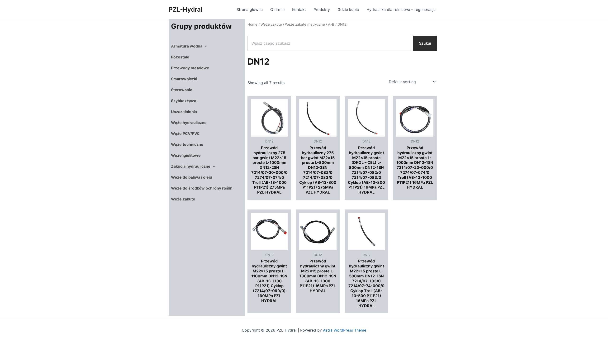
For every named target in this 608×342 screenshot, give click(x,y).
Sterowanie (181, 89)
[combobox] (329, 43)
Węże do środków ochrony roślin (202, 188)
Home (252, 24)
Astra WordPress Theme (344, 330)
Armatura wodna (186, 46)
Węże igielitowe (186, 155)
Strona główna (250, 9)
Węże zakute (183, 199)
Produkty (322, 9)
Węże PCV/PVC (185, 133)
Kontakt (299, 9)
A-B (331, 24)
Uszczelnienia (184, 111)
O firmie (277, 9)
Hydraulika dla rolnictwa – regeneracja (401, 9)
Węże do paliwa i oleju (191, 177)
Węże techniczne (187, 144)
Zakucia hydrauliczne (190, 166)
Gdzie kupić (348, 9)
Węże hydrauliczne (189, 122)
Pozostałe (180, 57)
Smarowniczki (184, 78)
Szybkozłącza (183, 100)
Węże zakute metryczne (305, 24)
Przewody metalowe (190, 68)
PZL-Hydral (185, 9)
